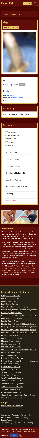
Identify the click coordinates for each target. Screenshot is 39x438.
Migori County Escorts (27, 349)
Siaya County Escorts (9, 375)
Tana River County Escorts (11, 381)
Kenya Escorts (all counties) (12, 406)
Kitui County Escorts (28, 329)
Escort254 (7, 3)
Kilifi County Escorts (28, 324)
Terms (22, 268)
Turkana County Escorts (10, 389)
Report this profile (12, 27)
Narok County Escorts (9, 364)
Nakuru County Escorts (10, 361)
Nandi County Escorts (28, 361)
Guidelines (18, 417)
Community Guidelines (13, 270)
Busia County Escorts (9, 304)
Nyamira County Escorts (10, 366)
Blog (26, 417)
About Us (15, 415)
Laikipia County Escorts (28, 332)
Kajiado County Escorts (28, 315)
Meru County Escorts (9, 349)
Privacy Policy (30, 268)
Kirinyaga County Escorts (11, 327)
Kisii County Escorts (29, 327)
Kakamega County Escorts (11, 318)
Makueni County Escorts (10, 341)
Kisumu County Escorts (10, 329)
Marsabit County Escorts (11, 347)
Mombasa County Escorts (11, 352)
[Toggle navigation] (35, 3)
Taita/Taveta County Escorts (12, 378)
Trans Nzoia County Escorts (12, 386)
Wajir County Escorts (27, 395)
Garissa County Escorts (28, 310)
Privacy (33, 431)
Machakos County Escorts (11, 338)
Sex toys (10, 145)
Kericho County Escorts (10, 321)
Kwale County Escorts (9, 332)
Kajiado (13, 14)
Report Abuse (7, 272)
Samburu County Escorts (11, 372)
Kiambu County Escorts (10, 324)
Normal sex (11, 132)
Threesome (11, 139)
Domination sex (13, 135)
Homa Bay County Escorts (11, 312)
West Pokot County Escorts (12, 398)
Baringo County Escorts (10, 295)
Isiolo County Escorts (9, 315)
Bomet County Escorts (10, 298)
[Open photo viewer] (19, 52)
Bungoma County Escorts (11, 301)
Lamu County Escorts (9, 335)
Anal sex (10, 142)
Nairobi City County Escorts (12, 358)
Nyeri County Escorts (9, 369)
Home (5, 14)
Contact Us (5, 415)
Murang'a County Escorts (11, 355)
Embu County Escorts (9, 310)
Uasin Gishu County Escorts (12, 392)
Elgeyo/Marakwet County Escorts (14, 307)
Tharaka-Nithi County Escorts (12, 384)
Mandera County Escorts (11, 344)
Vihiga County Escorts (9, 395)
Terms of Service (27, 415)
